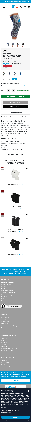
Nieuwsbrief (4, 328)
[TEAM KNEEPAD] (15, 246)
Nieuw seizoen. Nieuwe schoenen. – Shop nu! (16, 1)
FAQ (2, 340)
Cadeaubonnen (6, 299)
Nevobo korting (6, 297)
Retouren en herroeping (8, 290)
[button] (3, 6)
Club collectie (5, 322)
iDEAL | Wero (5, 363)
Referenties (4, 342)
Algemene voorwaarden (8, 293)
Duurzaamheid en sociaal (9, 348)
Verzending (4, 286)
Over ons (4, 338)
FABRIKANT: (5, 139)
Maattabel (27, 85)
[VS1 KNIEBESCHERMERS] (15, 177)
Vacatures (4, 344)
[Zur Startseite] (11, 6)
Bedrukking (4, 324)
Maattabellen (5, 317)
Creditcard (4, 365)
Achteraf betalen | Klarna (8, 367)
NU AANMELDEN (16, 380)
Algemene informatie (7, 350)
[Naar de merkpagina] (5, 51)
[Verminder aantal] (8, 90)
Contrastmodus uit (15, 306)
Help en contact (6, 284)
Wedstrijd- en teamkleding (9, 326)
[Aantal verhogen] (13, 90)
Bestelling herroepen (7, 282)
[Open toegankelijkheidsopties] (3, 306)
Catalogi (3, 319)
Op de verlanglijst (16, 102)
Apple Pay (4, 361)
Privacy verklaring (6, 295)
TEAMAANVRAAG (15, 106)
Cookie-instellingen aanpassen (10, 301)
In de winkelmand (15, 96)
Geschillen (4, 346)
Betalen (3, 288)
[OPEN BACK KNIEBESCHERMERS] (15, 223)
